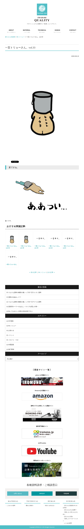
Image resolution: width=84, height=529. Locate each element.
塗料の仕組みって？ (14, 297)
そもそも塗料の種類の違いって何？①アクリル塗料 (24, 302)
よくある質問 (68, 523)
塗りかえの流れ (68, 516)
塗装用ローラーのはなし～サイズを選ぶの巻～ (23, 306)
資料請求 (42, 493)
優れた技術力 (29, 505)
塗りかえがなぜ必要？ (70, 510)
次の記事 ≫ (51, 272)
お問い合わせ (18, 493)
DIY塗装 (11, 321)
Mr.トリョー (42, 272)
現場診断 (66, 493)
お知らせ (11, 330)
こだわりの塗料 (11, 505)
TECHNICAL (42, 31)
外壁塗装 (11, 344)
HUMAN (57, 31)
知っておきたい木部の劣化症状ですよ (20, 311)
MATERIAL (26, 31)
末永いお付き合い (50, 505)
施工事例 (11, 349)
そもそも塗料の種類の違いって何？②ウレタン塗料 (24, 292)
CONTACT (72, 31)
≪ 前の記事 (33, 272)
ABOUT (11, 31)
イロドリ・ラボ (13, 340)
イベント (11, 335)
